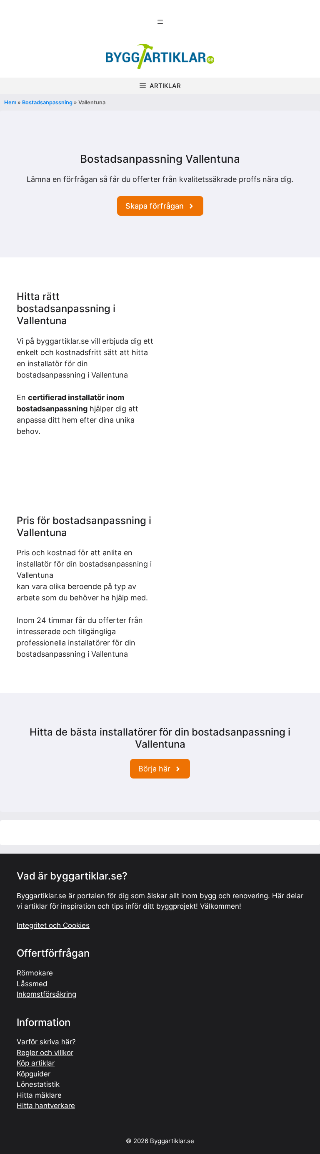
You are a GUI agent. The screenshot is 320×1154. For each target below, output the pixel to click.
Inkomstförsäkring (46, 994)
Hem (10, 102)
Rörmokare (35, 973)
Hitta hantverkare (46, 1105)
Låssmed (32, 984)
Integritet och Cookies (53, 925)
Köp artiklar (36, 1063)
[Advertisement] (234, 343)
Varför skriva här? (46, 1042)
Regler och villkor (45, 1052)
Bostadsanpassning (47, 102)
